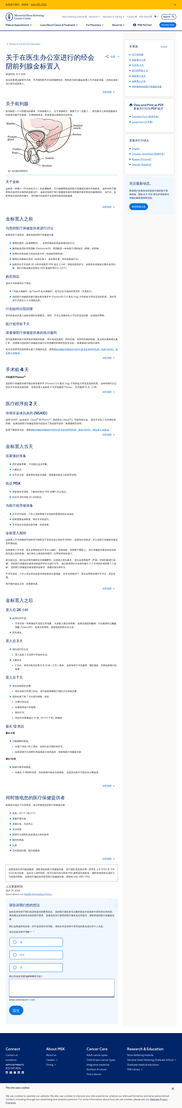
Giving (50, 1064)
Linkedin (23, 1072)
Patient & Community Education (24, 44)
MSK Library (134, 1069)
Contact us (12, 1055)
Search (166, 16)
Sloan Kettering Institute (140, 1055)
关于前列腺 (137, 54)
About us (51, 1055)
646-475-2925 (38, 4)
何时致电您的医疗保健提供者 (147, 86)
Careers (50, 1059)
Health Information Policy (38, 894)
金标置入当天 (139, 76)
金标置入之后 (139, 81)
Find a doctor (94, 1074)
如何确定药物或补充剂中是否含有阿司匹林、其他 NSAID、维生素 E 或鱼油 (71, 429)
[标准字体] (145, 116)
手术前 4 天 (138, 65)
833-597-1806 (13, 1068)
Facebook (11, 1072)
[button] (95, 16)
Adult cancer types (97, 1055)
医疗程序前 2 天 (140, 70)
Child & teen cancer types (101, 1059)
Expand (164, 46)
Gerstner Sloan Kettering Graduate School (150, 1059)
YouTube (19, 1072)
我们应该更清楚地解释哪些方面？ (26, 976)
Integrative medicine (98, 1064)
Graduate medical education (143, 1064)
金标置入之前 (139, 59)
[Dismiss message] (174, 5)
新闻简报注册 (138, 206)
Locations (11, 1059)
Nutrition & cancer (97, 1069)
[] (148, 153)
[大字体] (142, 122)
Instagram (7, 1072)
